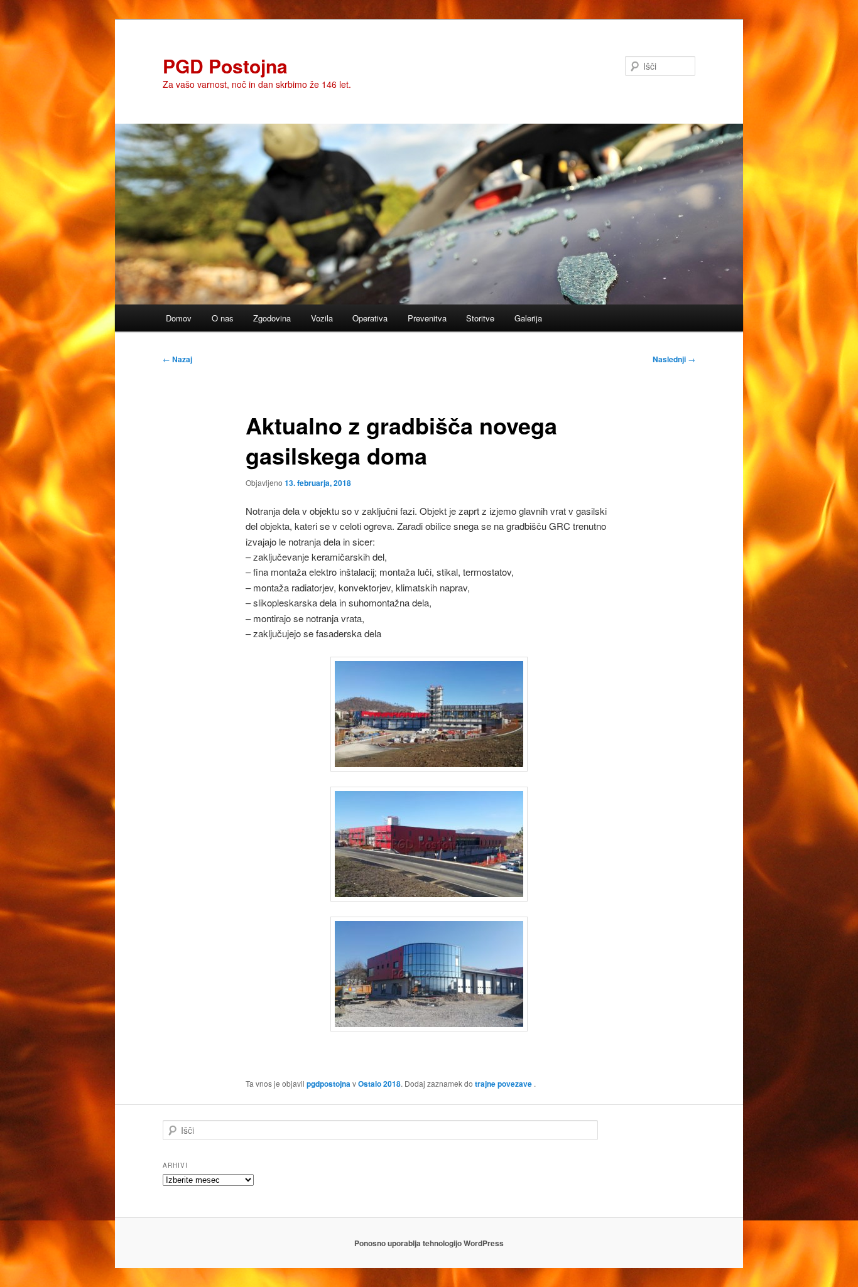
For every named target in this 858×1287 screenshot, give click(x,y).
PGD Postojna (225, 65)
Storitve (480, 318)
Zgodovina (272, 318)
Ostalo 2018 (379, 1083)
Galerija (528, 318)
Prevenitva (427, 318)
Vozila (322, 318)
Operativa (370, 318)
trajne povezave (503, 1083)
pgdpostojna (328, 1083)
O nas (223, 318)
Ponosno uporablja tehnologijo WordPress (429, 1243)
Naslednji (674, 359)
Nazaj (177, 359)
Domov (179, 318)
